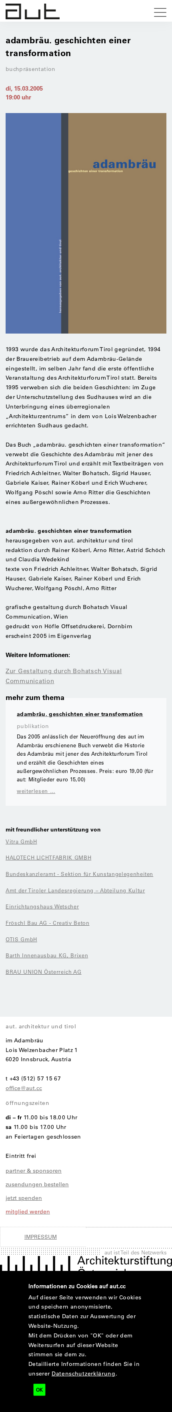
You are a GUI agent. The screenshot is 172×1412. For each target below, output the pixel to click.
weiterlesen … (36, 790)
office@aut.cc (24, 1088)
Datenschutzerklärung (84, 1373)
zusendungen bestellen (37, 1184)
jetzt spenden (24, 1198)
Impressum (40, 1236)
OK (39, 1389)
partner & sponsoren (34, 1170)
